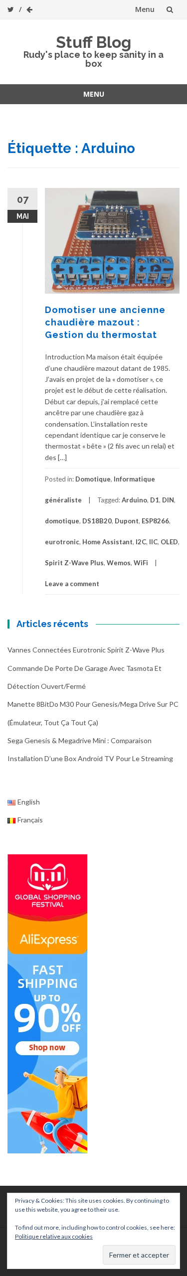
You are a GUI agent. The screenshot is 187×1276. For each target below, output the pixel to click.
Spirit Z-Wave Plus (74, 563)
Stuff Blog (93, 42)
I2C (141, 542)
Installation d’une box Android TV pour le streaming (90, 758)
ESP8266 (155, 521)
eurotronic (62, 542)
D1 (154, 500)
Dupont (127, 521)
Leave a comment (72, 584)
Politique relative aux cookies (54, 1236)
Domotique (93, 479)
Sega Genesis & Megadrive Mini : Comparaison (79, 740)
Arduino (134, 500)
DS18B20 (97, 521)
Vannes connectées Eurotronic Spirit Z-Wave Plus (86, 649)
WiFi (141, 563)
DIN (168, 500)
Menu (145, 9)
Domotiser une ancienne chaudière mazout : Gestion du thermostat (105, 322)
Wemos (119, 563)
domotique (62, 521)
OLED (169, 542)
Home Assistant (107, 542)
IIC (153, 542)
